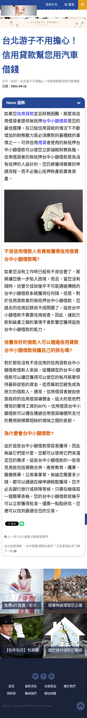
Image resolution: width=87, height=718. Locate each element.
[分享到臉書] (43, 676)
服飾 (14, 81)
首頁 (5, 81)
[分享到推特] (35, 676)
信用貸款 (25, 113)
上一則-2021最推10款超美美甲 (27, 536)
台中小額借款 (55, 121)
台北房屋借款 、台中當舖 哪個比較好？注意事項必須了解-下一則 (42, 548)
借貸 (42, 142)
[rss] (51, 676)
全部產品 (50, 686)
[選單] (82, 4)
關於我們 (70, 686)
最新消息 (31, 686)
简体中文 (51, 4)
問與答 (11, 693)
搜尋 (70, 4)
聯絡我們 (31, 693)
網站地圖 (50, 693)
